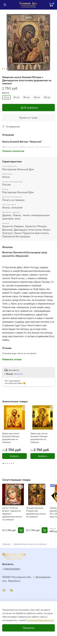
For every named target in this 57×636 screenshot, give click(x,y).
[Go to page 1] (3, 463)
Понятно (28, 628)
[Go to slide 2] (4, 68)
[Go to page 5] (11, 463)
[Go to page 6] (13, 463)
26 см (26, 97)
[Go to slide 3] (6, 68)
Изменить (18, 374)
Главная (6, 544)
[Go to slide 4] (8, 68)
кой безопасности (44, 620)
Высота (5, 93)
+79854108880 (11, 569)
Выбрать (14, 456)
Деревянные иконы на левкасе (30, 544)
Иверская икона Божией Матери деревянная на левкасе (10, 438)
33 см (37, 97)
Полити (31, 620)
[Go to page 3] (7, 463)
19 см (16, 97)
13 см (6, 97)
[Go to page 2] (5, 463)
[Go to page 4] (9, 463)
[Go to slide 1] (2, 68)
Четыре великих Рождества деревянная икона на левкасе (35, 512)
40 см (47, 97)
